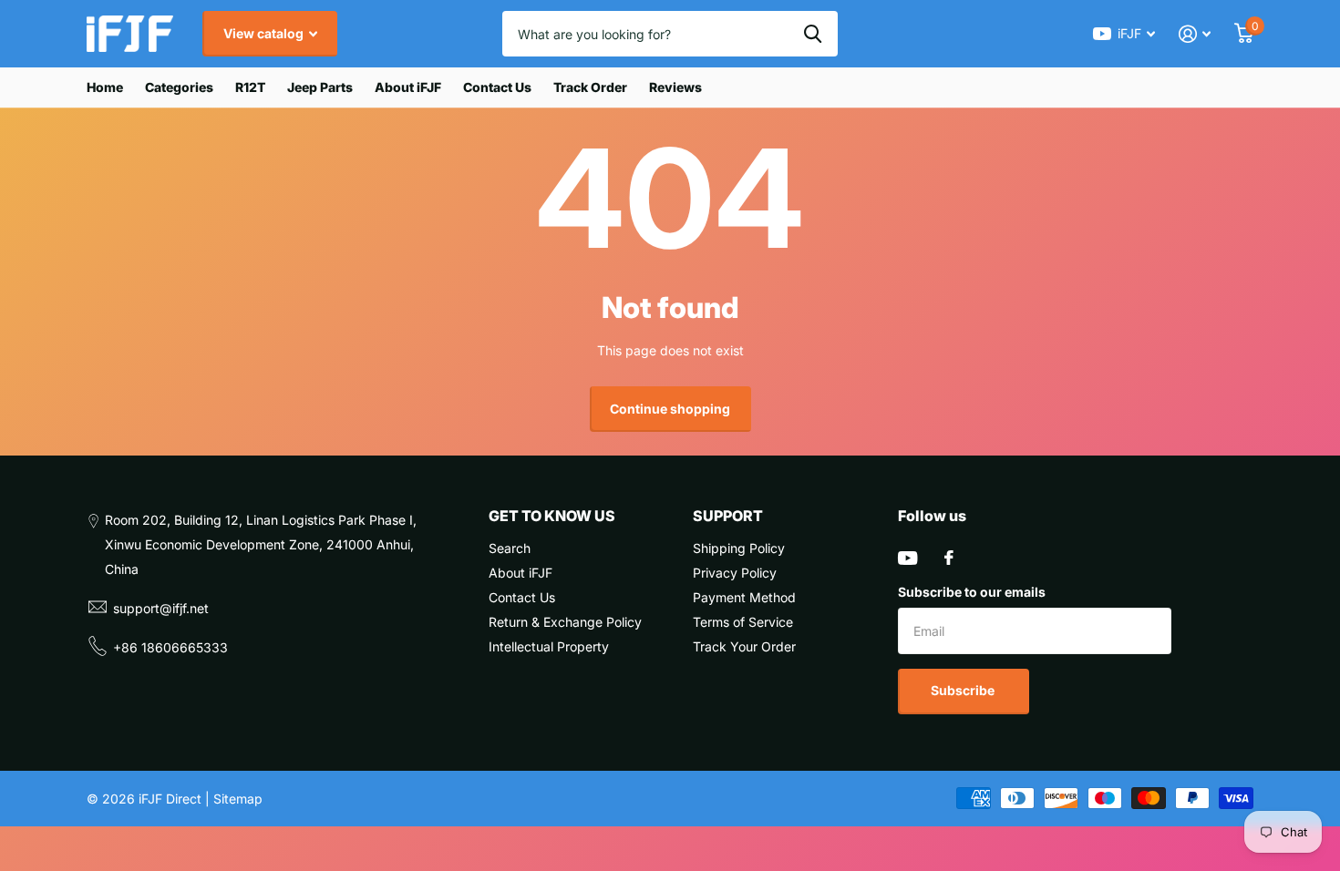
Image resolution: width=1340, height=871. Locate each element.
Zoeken (813, 33)
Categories (179, 87)
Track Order (590, 87)
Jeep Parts (320, 87)
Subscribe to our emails (972, 591)
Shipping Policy (739, 548)
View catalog (264, 33)
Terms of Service (743, 622)
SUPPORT (728, 516)
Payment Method (744, 597)
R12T (250, 87)
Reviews (675, 87)
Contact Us (497, 87)
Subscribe (964, 690)
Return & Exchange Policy (565, 622)
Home (105, 87)
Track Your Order (744, 646)
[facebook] (948, 557)
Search (510, 548)
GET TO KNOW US (552, 516)
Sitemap (238, 798)
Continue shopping (670, 408)
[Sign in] (1194, 34)
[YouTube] (907, 558)
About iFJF (408, 87)
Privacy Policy (735, 572)
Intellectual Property (549, 646)
